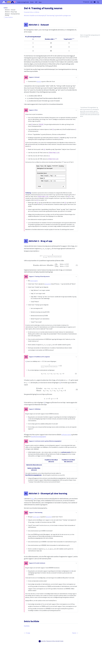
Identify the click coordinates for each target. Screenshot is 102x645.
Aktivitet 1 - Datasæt (10, 10)
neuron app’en (34, 281)
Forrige (27, 633)
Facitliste (26, 626)
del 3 (32, 498)
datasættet (48, 284)
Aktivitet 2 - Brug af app (11, 11)
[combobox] (98, 2)
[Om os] (91, 2)
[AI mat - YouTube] (94, 2)
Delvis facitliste (9, 17)
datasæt (39, 81)
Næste (75, 633)
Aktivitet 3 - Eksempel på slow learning (12, 14)
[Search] (97, 2)
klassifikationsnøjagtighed (38, 436)
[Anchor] (51, 25)
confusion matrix (66, 434)
